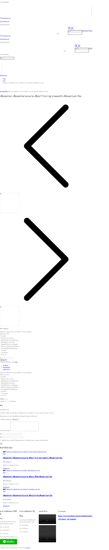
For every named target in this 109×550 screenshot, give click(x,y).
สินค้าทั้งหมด (89, 30)
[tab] (48, 365)
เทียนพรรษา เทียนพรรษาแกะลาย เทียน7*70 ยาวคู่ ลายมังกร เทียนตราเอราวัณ (32, 458)
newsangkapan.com (4, 21)
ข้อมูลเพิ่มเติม (6, 367)
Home (4, 78)
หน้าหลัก (2, 91)
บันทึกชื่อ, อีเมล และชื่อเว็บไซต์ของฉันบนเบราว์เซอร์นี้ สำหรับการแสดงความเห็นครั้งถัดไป (25, 440)
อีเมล (2, 437)
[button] (6, 468)
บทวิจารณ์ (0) (6, 369)
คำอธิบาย (5, 365)
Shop (4, 80)
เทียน (6, 91)
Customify (27, 547)
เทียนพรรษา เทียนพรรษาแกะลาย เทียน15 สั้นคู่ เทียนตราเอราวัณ (27, 477)
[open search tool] (70, 29)
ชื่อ (1, 434)
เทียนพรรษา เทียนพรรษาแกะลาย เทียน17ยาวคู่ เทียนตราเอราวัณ (27, 495)
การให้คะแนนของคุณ (6, 419)
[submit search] (58, 33)
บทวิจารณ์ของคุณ (5, 430)
